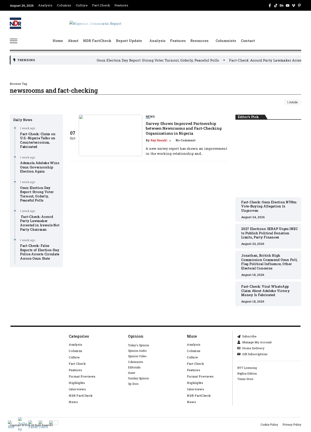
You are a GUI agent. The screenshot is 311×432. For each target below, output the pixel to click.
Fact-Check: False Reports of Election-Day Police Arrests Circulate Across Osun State (39, 252)
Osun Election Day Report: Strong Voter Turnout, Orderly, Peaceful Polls (149, 60)
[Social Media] (270, 5)
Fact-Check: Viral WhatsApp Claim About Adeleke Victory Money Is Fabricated (265, 290)
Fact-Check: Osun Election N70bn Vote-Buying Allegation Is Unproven (268, 158)
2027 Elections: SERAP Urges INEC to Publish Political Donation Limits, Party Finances (269, 233)
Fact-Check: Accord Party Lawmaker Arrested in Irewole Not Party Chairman (39, 222)
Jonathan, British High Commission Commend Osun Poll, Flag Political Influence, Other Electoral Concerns (269, 261)
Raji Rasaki (158, 140)
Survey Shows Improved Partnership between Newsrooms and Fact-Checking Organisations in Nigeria (184, 128)
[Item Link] (110, 135)
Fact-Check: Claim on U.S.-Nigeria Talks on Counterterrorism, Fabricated (37, 140)
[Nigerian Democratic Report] (95, 23)
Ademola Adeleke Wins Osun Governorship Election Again (39, 167)
